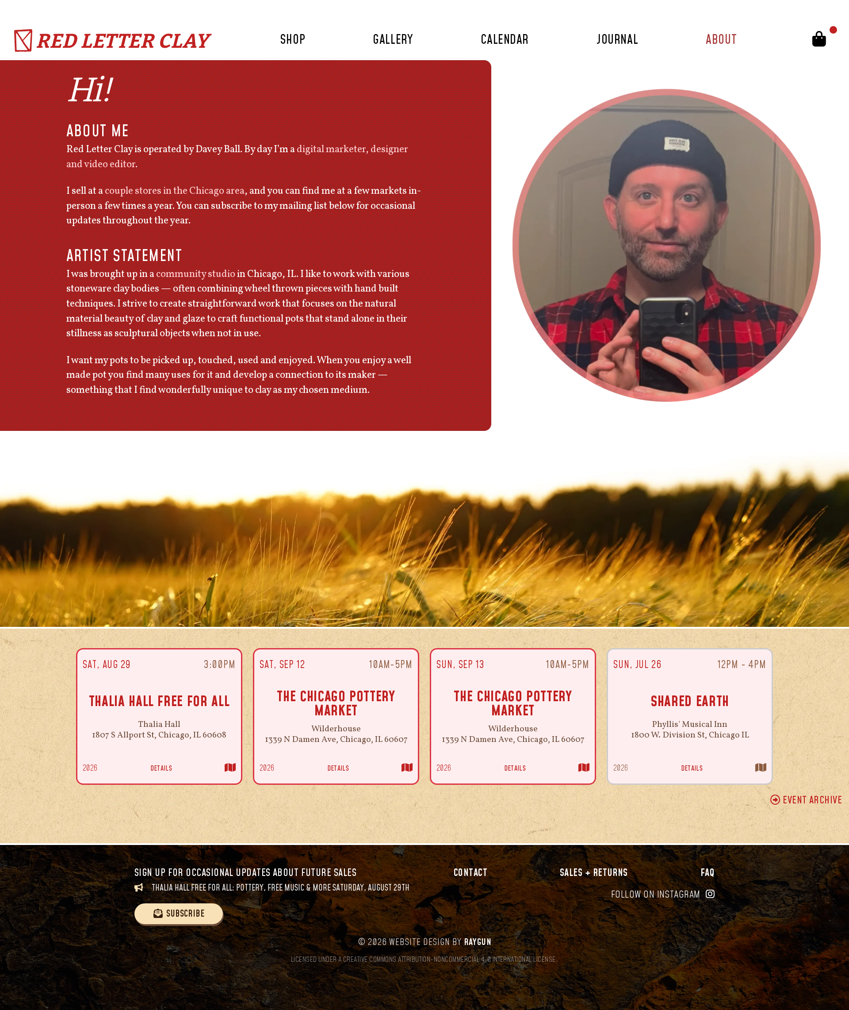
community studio (195, 274)
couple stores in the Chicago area (175, 191)
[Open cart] (821, 40)
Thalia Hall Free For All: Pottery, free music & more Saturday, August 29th (279, 888)
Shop (292, 40)
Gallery (393, 40)
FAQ (707, 873)
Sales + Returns (594, 873)
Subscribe (185, 913)
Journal (617, 40)
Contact (470, 873)
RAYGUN (478, 942)
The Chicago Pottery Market (336, 704)
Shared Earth (689, 702)
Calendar (504, 40)
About (721, 40)
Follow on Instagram (655, 895)
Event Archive (811, 800)
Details (161, 768)
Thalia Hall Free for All (159, 702)
